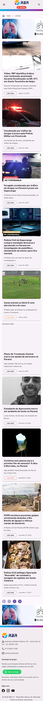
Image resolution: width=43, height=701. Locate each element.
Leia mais (10, 93)
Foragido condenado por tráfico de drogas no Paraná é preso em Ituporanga (21, 188)
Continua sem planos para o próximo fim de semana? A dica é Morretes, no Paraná (20, 463)
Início (9, 16)
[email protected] (11, 653)
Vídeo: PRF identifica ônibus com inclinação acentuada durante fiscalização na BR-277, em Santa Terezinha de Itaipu (21, 77)
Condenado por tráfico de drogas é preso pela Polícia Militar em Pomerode (18, 133)
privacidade (19, 680)
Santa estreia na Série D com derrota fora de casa (19, 304)
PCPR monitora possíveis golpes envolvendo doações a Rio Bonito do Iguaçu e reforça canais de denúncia (21, 519)
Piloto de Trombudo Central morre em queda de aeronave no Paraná (21, 357)
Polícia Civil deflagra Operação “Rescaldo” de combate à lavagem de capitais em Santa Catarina (20, 576)
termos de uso (7, 680)
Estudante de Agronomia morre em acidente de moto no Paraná (21, 410)
